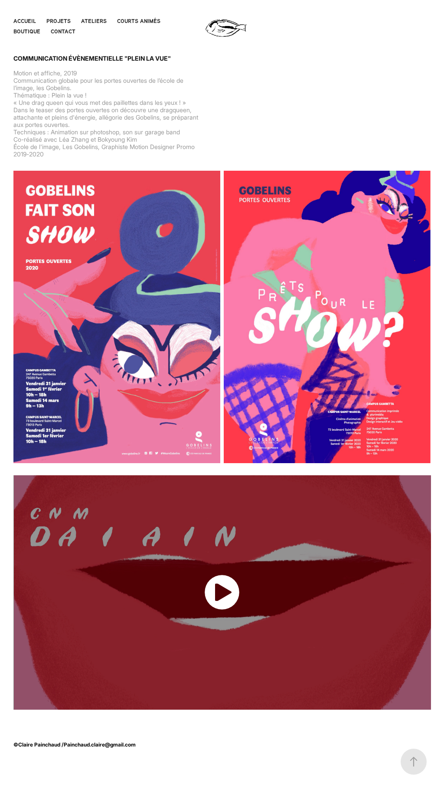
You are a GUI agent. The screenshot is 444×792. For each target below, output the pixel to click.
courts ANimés (138, 21)
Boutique (26, 31)
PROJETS (58, 21)
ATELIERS (94, 21)
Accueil (24, 21)
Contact (63, 31)
